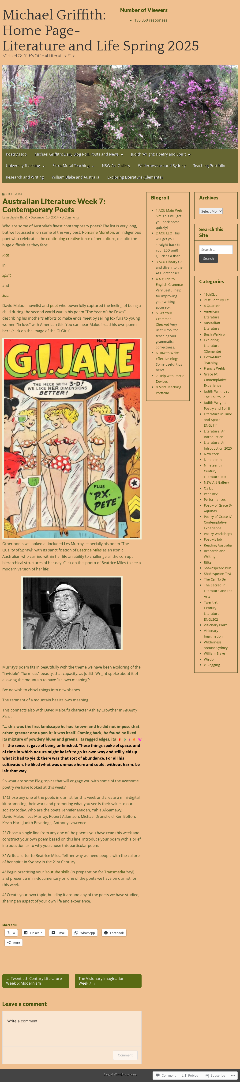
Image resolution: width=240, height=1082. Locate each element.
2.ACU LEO (164, 233)
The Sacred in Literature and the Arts (218, 591)
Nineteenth (213, 459)
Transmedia (114, 872)
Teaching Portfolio (209, 165)
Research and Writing (25, 177)
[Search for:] (216, 249)
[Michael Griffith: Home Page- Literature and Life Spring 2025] (120, 107)
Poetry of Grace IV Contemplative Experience (218, 522)
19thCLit (210, 294)
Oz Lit (208, 488)
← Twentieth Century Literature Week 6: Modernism (34, 981)
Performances (215, 499)
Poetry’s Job (16, 154)
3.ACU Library (166, 262)
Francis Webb (214, 368)
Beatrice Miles (89, 550)
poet (54, 305)
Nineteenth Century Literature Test (215, 471)
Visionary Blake (216, 625)
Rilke (207, 562)
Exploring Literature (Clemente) (135, 177)
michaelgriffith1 (17, 217)
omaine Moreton (99, 232)
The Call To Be (215, 579)
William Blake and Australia (75, 177)
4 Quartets (212, 305)
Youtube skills (57, 872)
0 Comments (70, 217)
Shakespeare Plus (218, 568)
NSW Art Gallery (116, 165)
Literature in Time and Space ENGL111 (218, 420)
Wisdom (210, 659)
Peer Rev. (211, 494)
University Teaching (23, 165)
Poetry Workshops (218, 533)
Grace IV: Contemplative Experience (215, 380)
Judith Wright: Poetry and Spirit (158, 154)
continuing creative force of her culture (80, 238)
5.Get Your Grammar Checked (164, 319)
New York (211, 454)
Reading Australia (218, 545)
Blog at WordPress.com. (120, 1074)
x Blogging (14, 194)
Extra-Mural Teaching (71, 165)
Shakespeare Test (217, 573)
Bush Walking (214, 334)
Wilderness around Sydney (161, 165)
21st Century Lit (216, 300)
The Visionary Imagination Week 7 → (101, 981)
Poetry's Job (213, 539)
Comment (125, 1055)
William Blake (214, 653)
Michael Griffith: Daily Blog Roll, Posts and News (77, 154)
